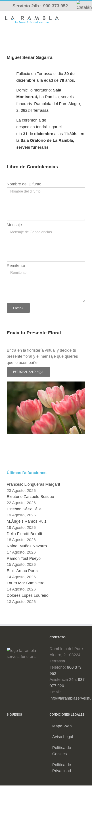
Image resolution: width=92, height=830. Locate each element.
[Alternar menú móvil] (85, 17)
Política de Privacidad (61, 768)
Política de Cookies (61, 750)
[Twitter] (15, 726)
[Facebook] (8, 726)
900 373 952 (55, 5)
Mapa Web (62, 726)
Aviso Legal (62, 737)
